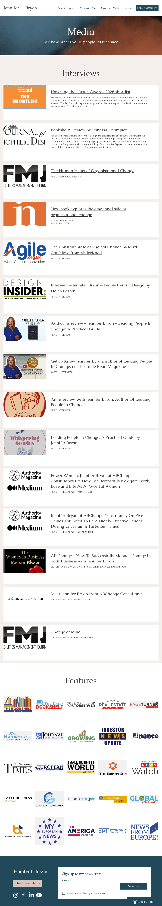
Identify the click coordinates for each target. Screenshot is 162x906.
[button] (87, 8)
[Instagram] (16, 895)
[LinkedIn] (31, 895)
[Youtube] (39, 895)
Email (65, 880)
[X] (23, 895)
